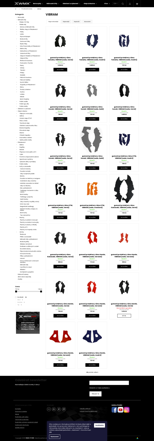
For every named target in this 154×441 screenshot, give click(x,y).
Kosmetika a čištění (26, 137)
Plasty (22, 65)
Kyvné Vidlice (24, 82)
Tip (19, 305)
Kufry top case (24, 204)
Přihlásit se (95, 394)
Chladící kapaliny (25, 135)
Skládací (22, 269)
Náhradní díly (24, 265)
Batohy (22, 176)
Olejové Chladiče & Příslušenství (30, 56)
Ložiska (22, 94)
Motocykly (21, 17)
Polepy (22, 73)
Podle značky (24, 106)
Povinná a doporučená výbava (29, 157)
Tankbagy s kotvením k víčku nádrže (29, 191)
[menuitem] (38, 3)
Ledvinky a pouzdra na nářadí (29, 183)
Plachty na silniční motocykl (28, 220)
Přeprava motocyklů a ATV (28, 152)
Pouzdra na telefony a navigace (30, 178)
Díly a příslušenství (26, 188)
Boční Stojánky (24, 99)
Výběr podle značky (26, 140)
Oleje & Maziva (22, 111)
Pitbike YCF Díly (24, 22)
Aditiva (22, 116)
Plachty (22, 217)
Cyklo (21, 154)
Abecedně (87, 21)
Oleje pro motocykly (26, 113)
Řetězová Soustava (26, 60)
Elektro (22, 145)
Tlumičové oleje (24, 123)
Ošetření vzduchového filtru (28, 125)
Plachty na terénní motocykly (29, 222)
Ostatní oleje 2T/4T (26, 118)
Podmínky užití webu (21, 417)
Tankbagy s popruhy (26, 197)
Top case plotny (25, 215)
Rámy (22, 87)
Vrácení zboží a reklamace (88, 411)
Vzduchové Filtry (25, 53)
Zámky (22, 232)
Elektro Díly (23, 48)
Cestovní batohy (25, 169)
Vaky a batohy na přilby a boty (29, 201)
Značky (20, 279)
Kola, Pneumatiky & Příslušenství (30, 46)
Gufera (22, 92)
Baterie (22, 149)
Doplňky (22, 147)
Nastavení (55, 437)
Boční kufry (23, 213)
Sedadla (22, 75)
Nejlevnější (66, 21)
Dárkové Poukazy (23, 274)
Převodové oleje (25, 130)
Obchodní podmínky (22, 419)
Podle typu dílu (24, 104)
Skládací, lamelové (26, 244)
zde (50, 432)
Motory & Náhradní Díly (27, 27)
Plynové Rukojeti (25, 36)
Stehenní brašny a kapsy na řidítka (28, 209)
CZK (115, 3)
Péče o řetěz (23, 121)
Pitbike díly (23, 24)
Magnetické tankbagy (27, 206)
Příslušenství (22, 142)
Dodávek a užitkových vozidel (29, 246)
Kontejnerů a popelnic (27, 272)
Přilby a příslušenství (26, 256)
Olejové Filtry (24, 58)
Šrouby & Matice (25, 89)
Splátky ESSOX (19, 428)
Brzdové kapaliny (25, 128)
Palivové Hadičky (25, 80)
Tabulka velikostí (85, 409)
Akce (20, 300)
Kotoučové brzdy (25, 254)
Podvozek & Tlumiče (26, 63)
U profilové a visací (26, 267)
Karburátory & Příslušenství (28, 51)
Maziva (22, 133)
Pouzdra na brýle (25, 171)
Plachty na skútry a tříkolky (28, 225)
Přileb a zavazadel (25, 237)
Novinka (21, 302)
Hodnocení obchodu (22, 425)
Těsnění (22, 70)
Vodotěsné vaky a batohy (28, 181)
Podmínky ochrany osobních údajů (26, 422)
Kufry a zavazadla (25, 166)
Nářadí (22, 97)
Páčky (22, 32)
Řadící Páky (23, 44)
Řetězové (23, 234)
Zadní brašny (24, 199)
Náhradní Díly (22, 20)
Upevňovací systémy (26, 159)
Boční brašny (24, 194)
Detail (124, 316)
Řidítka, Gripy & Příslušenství (28, 29)
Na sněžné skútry (25, 249)
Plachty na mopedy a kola (28, 229)
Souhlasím (99, 425)
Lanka (22, 34)
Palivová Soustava (25, 77)
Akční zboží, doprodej (24, 277)
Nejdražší (76, 21)
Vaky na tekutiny (25, 186)
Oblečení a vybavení (24, 109)
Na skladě (22, 297)
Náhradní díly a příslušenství (29, 239)
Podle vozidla (24, 101)
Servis (17, 414)
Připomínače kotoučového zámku (30, 251)
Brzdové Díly (24, 39)
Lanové (22, 258)
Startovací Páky (25, 41)
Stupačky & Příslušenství (27, 85)
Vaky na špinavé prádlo (27, 174)
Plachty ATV (24, 227)
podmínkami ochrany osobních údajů (122, 388)
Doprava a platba (21, 411)
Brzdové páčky (24, 241)
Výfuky (22, 68)
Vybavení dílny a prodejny (28, 162)
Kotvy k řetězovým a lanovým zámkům (29, 261)
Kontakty (18, 409)
